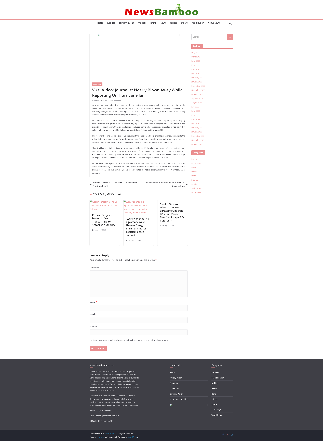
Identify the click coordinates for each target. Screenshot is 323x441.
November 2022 (198, 90)
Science (173, 23)
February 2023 (197, 77)
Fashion (142, 23)
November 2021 (198, 140)
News (163, 23)
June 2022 (195, 111)
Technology (198, 23)
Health (153, 23)
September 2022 (198, 98)
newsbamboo (116, 101)
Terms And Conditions (179, 399)
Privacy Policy (176, 378)
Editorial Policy (176, 394)
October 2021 (197, 144)
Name (93, 302)
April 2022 (195, 119)
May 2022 (195, 115)
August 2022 (196, 102)
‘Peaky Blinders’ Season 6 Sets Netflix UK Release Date (165, 184)
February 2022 (197, 127)
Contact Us (174, 388)
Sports (184, 23)
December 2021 (198, 136)
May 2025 (195, 52)
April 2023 (195, 69)
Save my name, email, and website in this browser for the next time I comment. (130, 340)
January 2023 (196, 82)
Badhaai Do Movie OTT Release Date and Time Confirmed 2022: (115, 184)
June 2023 (195, 61)
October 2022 (197, 94)
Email (93, 314)
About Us (174, 383)
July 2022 (195, 107)
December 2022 (198, 86)
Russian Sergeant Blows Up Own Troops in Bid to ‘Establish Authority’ (103, 220)
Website (93, 326)
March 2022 (196, 123)
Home (100, 23)
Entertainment (126, 23)
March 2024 (196, 57)
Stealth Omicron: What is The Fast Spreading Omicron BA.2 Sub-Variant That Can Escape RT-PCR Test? (172, 212)
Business (111, 23)
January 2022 (196, 132)
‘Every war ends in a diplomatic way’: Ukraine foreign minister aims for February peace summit (137, 227)
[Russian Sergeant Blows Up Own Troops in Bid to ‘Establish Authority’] (105, 201)
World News (214, 23)
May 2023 (195, 65)
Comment (95, 267)
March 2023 (196, 73)
